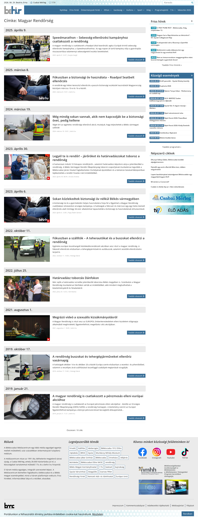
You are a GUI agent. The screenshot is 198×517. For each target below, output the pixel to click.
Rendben (187, 513)
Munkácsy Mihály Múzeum (108, 453)
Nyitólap (63, 10)
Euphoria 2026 (165, 86)
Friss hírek (74, 10)
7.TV (53, 2)
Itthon (107, 10)
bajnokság (119, 467)
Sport (140, 10)
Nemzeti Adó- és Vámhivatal (100, 476)
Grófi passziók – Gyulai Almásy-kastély (174, 81)
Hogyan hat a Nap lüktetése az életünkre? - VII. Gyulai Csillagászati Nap (170, 36)
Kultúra (130, 10)
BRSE (83, 453)
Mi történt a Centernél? (160, 182)
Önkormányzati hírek (90, 10)
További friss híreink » (172, 65)
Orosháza (113, 457)
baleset (109, 467)
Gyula (90, 453)
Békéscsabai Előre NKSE (92, 462)
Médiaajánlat (178, 505)
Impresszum (118, 505)
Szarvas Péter (106, 471)
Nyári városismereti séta (173, 113)
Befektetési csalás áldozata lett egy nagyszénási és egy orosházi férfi (167, 51)
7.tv (172, 10)
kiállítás (81, 448)
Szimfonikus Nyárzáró (168, 133)
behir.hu (72, 92)
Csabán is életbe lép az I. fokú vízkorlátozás (167, 187)
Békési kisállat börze (168, 138)
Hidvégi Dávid (75, 256)
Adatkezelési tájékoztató (158, 505)
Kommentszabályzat (135, 505)
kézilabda (74, 462)
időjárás (124, 457)
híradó (72, 448)
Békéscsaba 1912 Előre (111, 448)
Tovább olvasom (135, 59)
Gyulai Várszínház (78, 471)
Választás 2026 (184, 10)
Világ (148, 10)
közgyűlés (92, 471)
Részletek (97, 514)
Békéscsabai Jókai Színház (81, 457)
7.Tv (101, 467)
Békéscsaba (101, 457)
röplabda (74, 453)
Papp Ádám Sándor (74, 213)
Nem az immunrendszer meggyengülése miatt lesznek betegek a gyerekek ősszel (172, 58)
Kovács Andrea (74, 177)
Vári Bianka (72, 292)
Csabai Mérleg (39, 2)
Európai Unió (122, 476)
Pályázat (190, 505)
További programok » (171, 147)
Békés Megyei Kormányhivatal (83, 467)
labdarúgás (93, 448)
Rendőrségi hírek (77, 476)
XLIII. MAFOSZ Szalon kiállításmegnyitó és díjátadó (165, 99)
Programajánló (161, 10)
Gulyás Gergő (72, 55)
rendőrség (110, 462)
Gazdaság (118, 10)
